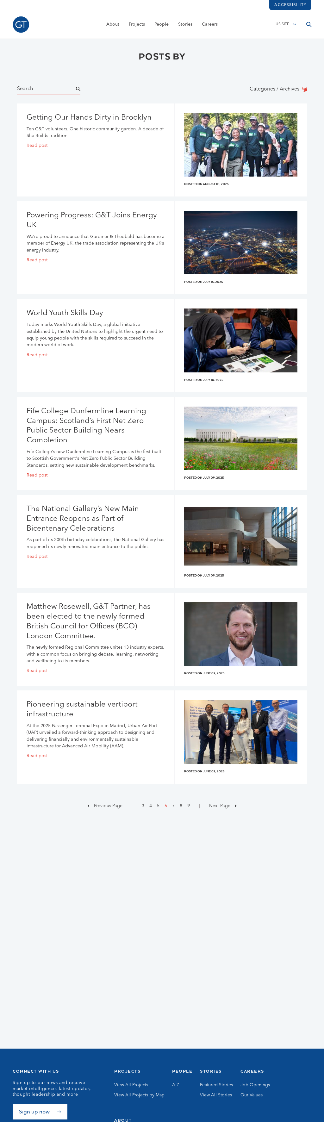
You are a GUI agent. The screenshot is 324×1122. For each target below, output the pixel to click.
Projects (137, 24)
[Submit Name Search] (84, 89)
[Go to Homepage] (21, 24)
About (112, 24)
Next (219, 806)
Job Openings (255, 1085)
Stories (185, 24)
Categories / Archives (276, 89)
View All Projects (131, 1085)
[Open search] (308, 24)
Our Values (251, 1095)
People (161, 24)
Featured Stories (216, 1085)
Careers (210, 24)
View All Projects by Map (139, 1095)
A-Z (175, 1085)
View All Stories (216, 1095)
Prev (107, 806)
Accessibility (290, 5)
